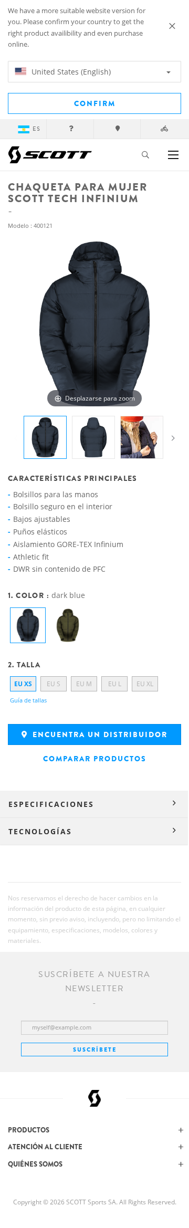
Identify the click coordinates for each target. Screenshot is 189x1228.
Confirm (95, 103)
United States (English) (70, 72)
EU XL (144, 683)
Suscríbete (95, 1049)
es (36, 128)
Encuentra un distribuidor (98, 734)
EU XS (23, 683)
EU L (114, 683)
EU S (53, 683)
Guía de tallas (28, 700)
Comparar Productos (94, 758)
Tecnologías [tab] (40, 831)
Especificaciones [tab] (51, 804)
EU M (84, 683)
